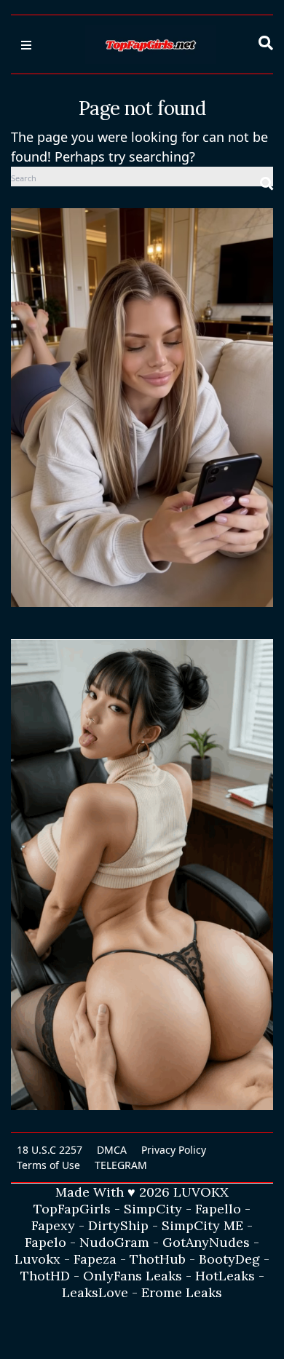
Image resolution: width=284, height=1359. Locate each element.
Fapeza (95, 1259)
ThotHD (45, 1275)
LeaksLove (95, 1292)
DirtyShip (118, 1225)
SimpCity (153, 1208)
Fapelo (45, 1242)
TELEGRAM (121, 1165)
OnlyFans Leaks (132, 1275)
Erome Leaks (181, 1292)
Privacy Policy (173, 1150)
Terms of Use (48, 1165)
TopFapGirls (72, 1208)
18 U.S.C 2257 (49, 1150)
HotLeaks (225, 1275)
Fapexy (53, 1225)
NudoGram (114, 1242)
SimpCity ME (202, 1225)
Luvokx (37, 1259)
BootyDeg (229, 1259)
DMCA (112, 1150)
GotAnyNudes (206, 1242)
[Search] (266, 176)
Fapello (218, 1208)
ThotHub (158, 1259)
